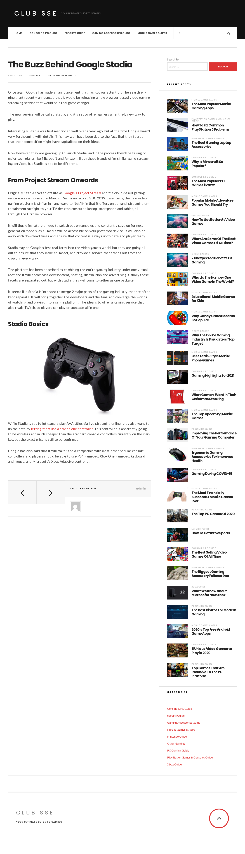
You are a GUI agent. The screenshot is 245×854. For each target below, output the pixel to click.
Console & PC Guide (43, 33)
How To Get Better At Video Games (213, 222)
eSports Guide (75, 33)
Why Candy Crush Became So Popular (213, 318)
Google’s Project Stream (82, 193)
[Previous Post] (22, 492)
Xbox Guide (199, 587)
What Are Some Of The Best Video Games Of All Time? (213, 241)
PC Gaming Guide (202, 429)
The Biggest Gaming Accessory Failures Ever (210, 574)
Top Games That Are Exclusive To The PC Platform (208, 672)
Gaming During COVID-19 (212, 474)
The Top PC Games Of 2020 (213, 514)
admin (36, 75)
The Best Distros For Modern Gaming (214, 612)
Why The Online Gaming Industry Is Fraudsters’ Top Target (213, 339)
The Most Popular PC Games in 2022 (208, 183)
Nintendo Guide (177, 736)
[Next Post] (51, 492)
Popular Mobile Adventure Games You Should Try (212, 203)
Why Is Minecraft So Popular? (207, 164)
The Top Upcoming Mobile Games (212, 416)
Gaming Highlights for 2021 (213, 376)
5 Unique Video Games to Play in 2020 (212, 651)
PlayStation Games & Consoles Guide (211, 120)
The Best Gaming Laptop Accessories (211, 145)
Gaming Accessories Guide (111, 33)
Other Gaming (200, 254)
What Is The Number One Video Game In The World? (213, 280)
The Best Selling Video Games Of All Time (209, 554)
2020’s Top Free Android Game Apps (211, 632)
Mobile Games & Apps (152, 33)
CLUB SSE (36, 13)
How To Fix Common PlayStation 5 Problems (210, 127)
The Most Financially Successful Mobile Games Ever (212, 497)
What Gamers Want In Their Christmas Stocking (214, 397)
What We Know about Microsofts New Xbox (209, 593)
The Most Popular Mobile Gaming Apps (211, 106)
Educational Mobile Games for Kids (213, 299)
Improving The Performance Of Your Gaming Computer (214, 435)
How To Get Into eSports (211, 533)
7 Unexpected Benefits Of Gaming (212, 260)
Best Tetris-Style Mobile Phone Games (211, 358)
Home (18, 33)
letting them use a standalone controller (62, 429)
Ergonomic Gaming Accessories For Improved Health (212, 457)
